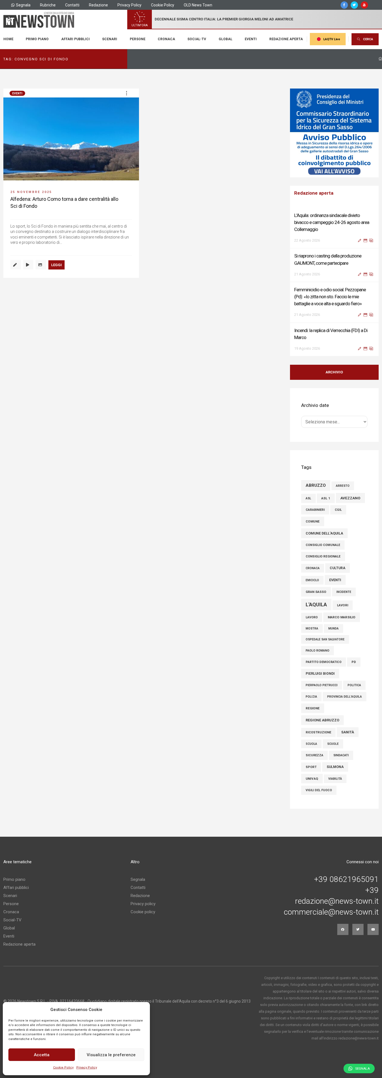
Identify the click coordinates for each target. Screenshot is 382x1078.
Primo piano (37, 39)
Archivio (334, 372)
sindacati (341, 755)
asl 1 (325, 498)
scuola (311, 743)
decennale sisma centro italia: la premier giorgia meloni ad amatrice (224, 19)
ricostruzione (318, 732)
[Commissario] (334, 133)
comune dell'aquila (324, 533)
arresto (343, 485)
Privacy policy (143, 903)
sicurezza (314, 755)
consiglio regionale (323, 556)
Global (225, 39)
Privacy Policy (86, 1067)
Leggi (56, 265)
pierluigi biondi (320, 674)
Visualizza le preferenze (111, 1054)
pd (354, 662)
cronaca (313, 568)
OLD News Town (198, 5)
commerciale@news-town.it (331, 912)
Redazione (98, 5)
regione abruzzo (322, 720)
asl (308, 498)
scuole (333, 744)
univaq (312, 779)
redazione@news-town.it (337, 901)
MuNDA (333, 628)
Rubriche (48, 5)
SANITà (347, 732)
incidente (343, 591)
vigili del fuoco (319, 790)
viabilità (335, 778)
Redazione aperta (286, 39)
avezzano (350, 498)
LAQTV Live (331, 39)
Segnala (23, 5)
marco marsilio (341, 617)
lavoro (312, 617)
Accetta (41, 1054)
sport (311, 767)
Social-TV (196, 39)
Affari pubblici (75, 39)
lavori (342, 605)
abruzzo (316, 485)
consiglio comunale (323, 545)
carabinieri (315, 510)
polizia (311, 696)
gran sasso (316, 592)
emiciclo (312, 580)
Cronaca (166, 39)
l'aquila (316, 604)
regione (313, 708)
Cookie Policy (63, 1067)
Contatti (72, 5)
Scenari (109, 39)
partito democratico (323, 662)
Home (8, 39)
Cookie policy (143, 911)
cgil (338, 510)
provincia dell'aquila (344, 696)
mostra (312, 628)
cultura (337, 568)
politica (354, 685)
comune (313, 521)
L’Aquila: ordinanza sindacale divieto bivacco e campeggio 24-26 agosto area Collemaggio (331, 222)
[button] (126, 93)
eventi (335, 580)
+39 (372, 890)
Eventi (251, 39)
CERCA (368, 39)
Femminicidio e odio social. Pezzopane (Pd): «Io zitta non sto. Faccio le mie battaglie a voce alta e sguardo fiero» (330, 296)
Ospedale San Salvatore (325, 639)
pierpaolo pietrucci (322, 685)
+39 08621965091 (346, 879)
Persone (137, 39)
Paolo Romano (317, 650)
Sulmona (335, 767)
